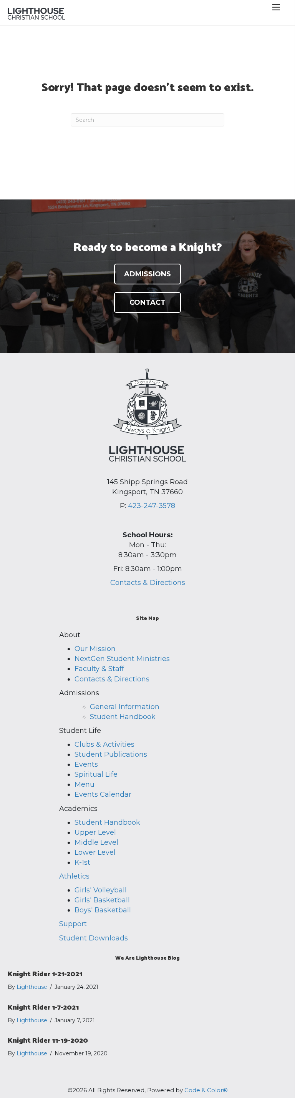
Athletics (74, 876)
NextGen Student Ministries (122, 658)
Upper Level (95, 832)
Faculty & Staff (99, 668)
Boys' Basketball (103, 910)
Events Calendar (103, 794)
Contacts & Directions (147, 582)
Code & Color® (206, 1090)
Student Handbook (123, 717)
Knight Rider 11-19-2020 (48, 1041)
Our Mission (95, 649)
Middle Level (96, 842)
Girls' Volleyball (101, 890)
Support (73, 924)
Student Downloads (93, 938)
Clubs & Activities (104, 744)
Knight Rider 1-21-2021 (45, 974)
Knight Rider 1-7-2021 (43, 1007)
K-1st (82, 862)
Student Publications (111, 754)
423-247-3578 (151, 506)
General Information (124, 707)
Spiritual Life (96, 774)
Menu (84, 784)
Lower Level (95, 852)
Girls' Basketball (102, 900)
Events (86, 764)
